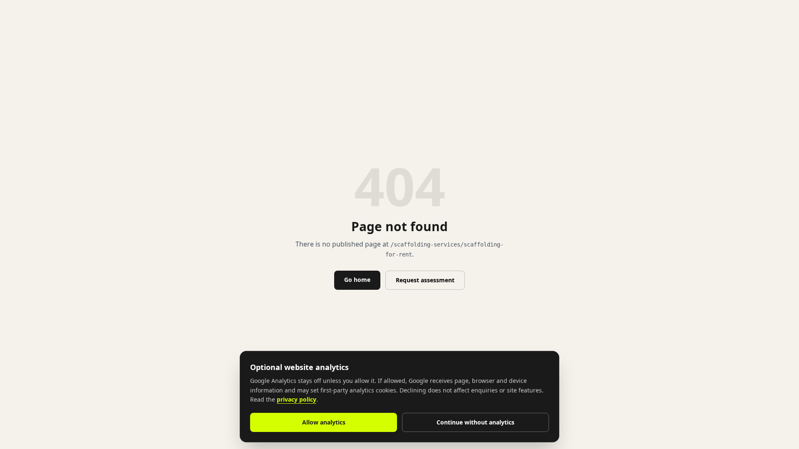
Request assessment (425, 280)
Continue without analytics (475, 422)
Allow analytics (323, 422)
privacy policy (296, 399)
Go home (357, 280)
